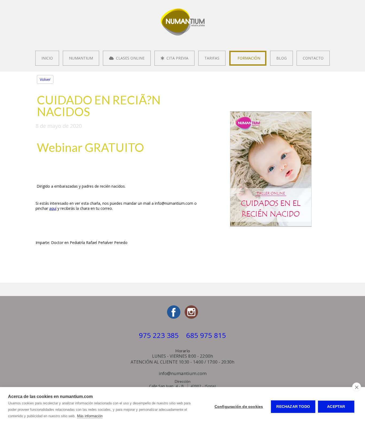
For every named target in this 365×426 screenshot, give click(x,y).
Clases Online (129, 58)
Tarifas (211, 58)
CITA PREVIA (176, 58)
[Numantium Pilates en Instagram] (191, 317)
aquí (52, 208)
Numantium (81, 58)
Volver (45, 79)
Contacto (313, 58)
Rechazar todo (293, 407)
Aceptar (336, 407)
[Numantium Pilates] (182, 35)
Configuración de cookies (239, 407)
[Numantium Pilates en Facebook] (173, 317)
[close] (356, 387)
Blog (281, 58)
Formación (247, 58)
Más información (90, 416)
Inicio (47, 58)
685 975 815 (206, 335)
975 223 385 (159, 335)
